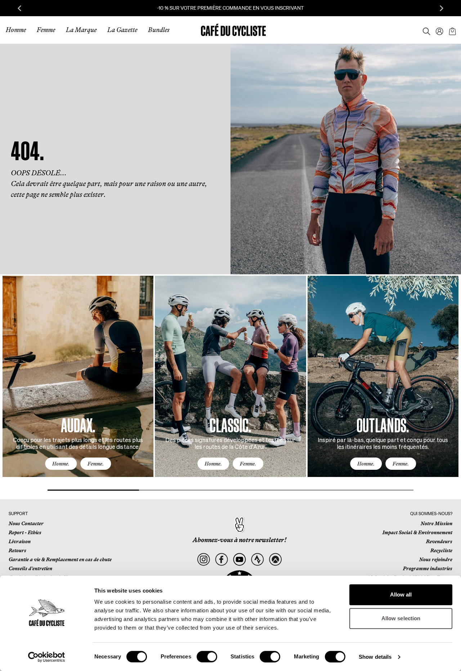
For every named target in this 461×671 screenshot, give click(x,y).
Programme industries (427, 568)
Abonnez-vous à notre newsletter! (239, 540)
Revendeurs (439, 541)
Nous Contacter (26, 523)
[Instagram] (204, 560)
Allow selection (401, 618)
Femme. (96, 464)
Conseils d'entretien (30, 568)
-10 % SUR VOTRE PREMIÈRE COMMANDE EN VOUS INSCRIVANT (230, 8)
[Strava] (257, 560)
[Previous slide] (19, 8)
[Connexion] (437, 29)
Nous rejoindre (435, 559)
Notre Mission (436, 523)
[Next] (445, 383)
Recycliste (441, 550)
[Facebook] (222, 560)
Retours (17, 550)
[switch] (207, 656)
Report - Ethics (25, 532)
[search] (424, 29)
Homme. (61, 464)
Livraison (20, 541)
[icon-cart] (452, 29)
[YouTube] (240, 560)
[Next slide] (441, 8)
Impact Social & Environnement (417, 532)
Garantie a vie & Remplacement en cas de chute (60, 559)
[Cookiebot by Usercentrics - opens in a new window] (46, 657)
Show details (375, 657)
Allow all (401, 594)
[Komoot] (275, 560)
